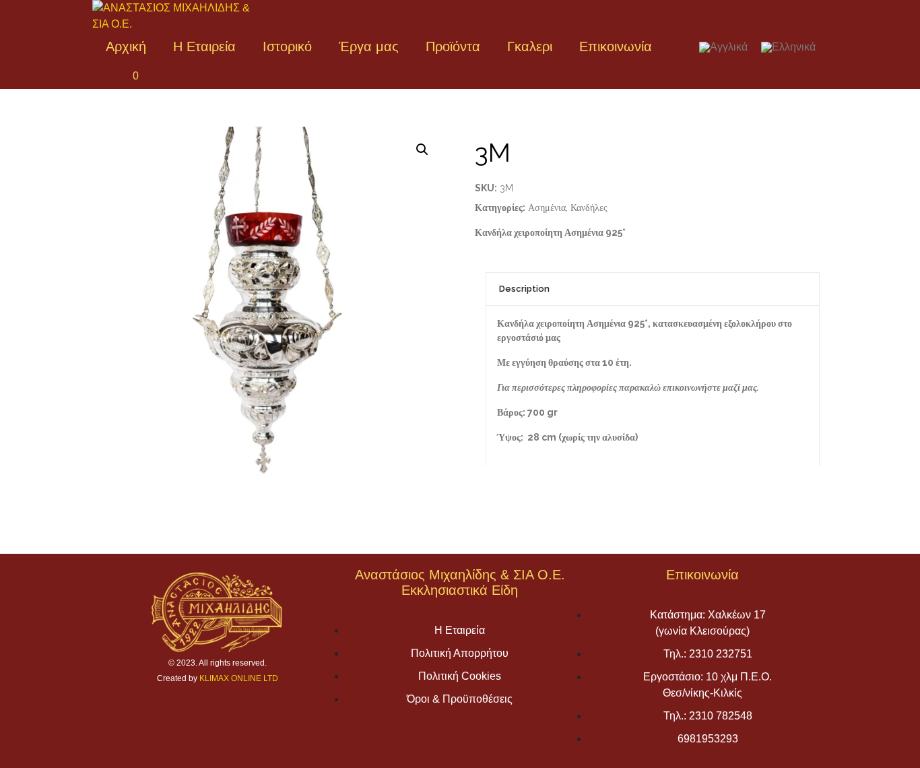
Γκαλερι (529, 46)
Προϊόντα (453, 46)
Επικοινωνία (615, 46)
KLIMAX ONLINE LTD (238, 678)
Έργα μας (369, 46)
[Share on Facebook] (485, 510)
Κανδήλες (588, 207)
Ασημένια (547, 207)
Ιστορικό (287, 46)
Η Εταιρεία (204, 46)
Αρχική (126, 46)
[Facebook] (105, 75)
